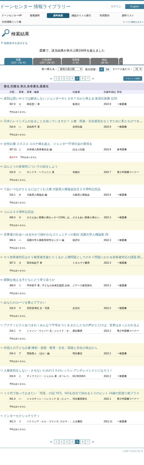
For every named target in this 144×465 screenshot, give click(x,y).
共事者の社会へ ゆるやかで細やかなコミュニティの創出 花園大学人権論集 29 (56, 234)
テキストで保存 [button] (133, 78)
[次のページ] (93, 78)
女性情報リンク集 (11, 21)
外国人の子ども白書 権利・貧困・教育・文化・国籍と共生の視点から (51, 347)
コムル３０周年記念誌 (19, 211)
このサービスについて (132, 451)
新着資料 (35, 15)
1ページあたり (121, 68)
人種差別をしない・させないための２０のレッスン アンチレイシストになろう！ (58, 370)
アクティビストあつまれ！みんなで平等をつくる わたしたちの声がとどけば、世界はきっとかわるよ (72, 325)
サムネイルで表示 (107, 69)
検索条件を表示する (16, 43)
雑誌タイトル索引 (81, 15)
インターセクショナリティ (22, 415)
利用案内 (105, 15)
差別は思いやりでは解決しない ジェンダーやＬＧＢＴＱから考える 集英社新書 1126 (60, 98)
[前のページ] (51, 78)
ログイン (116, 6)
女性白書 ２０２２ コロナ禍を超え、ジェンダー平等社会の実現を (48, 143)
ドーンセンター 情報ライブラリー (35, 6)
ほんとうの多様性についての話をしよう (31, 166)
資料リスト (128, 15)
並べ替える (48, 68)
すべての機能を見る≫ (133, 22)
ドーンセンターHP (12, 15)
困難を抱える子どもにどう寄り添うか (29, 279)
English (134, 6)
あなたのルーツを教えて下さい (25, 302)
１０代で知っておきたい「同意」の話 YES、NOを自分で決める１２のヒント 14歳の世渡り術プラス (71, 393)
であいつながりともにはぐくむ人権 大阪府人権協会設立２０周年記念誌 (52, 189)
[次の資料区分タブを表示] (121, 61)
